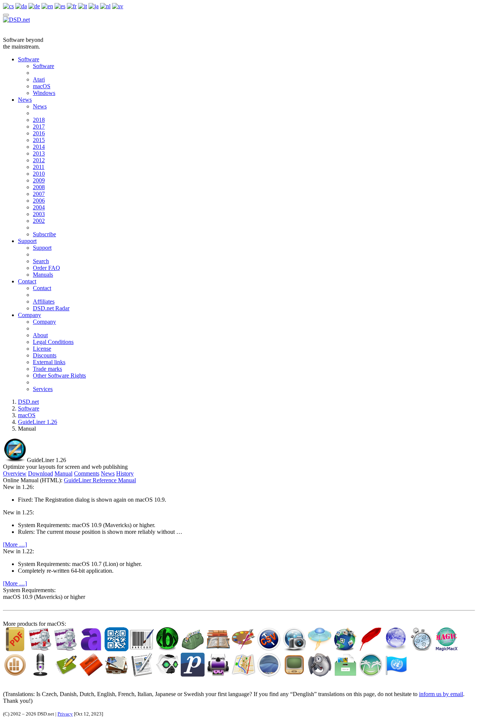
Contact (27, 281)
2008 (39, 187)
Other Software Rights (59, 375)
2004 (39, 207)
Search (41, 261)
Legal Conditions (53, 342)
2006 (39, 200)
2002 (39, 221)
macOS (41, 86)
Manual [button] (63, 473)
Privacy (65, 714)
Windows (44, 93)
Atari (39, 79)
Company (29, 315)
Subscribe (44, 234)
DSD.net (28, 402)
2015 (39, 140)
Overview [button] (15, 473)
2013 (39, 153)
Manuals (43, 274)
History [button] (125, 473)
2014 (39, 147)
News (25, 99)
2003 (39, 214)
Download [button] (40, 473)
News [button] (108, 473)
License (42, 348)
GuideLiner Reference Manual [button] (100, 480)
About (40, 335)
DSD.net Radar (51, 308)
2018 (39, 120)
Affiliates (44, 301)
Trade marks (47, 369)
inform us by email (441, 694)
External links (49, 362)
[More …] (15, 544)
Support (27, 241)
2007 (39, 194)
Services (43, 389)
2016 (39, 133)
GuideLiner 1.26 (37, 422)
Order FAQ (46, 268)
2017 (39, 126)
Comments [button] (86, 473)
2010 (39, 173)
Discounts (44, 355)
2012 (39, 160)
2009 (39, 180)
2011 (38, 167)
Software (28, 59)
